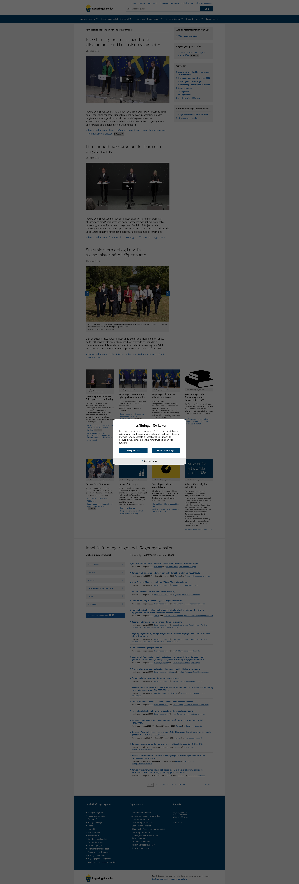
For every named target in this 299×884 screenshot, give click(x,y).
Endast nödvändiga (165, 450)
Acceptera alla (133, 450)
